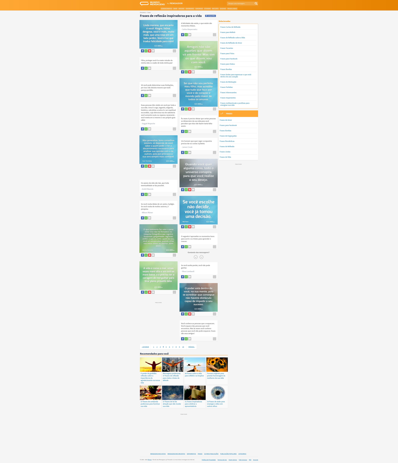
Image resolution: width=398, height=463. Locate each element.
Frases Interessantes (228, 92)
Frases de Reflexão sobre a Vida (232, 37)
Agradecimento (166, 9)
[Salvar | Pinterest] (149, 50)
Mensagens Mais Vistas (158, 454)
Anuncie (255, 460)
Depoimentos (191, 454)
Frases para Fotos (227, 53)
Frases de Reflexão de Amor (231, 43)
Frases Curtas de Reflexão (230, 27)
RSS (250, 460)
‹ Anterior (145, 347)
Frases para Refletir (227, 32)
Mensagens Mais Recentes (176, 454)
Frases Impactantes (228, 98)
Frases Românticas (227, 141)
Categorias (242, 454)
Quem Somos (233, 460)
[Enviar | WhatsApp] (146, 50)
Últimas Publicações (211, 454)
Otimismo (207, 9)
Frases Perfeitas (226, 87)
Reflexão (215, 9)
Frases (200, 454)
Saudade (223, 9)
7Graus (150, 460)
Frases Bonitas (226, 69)
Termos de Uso (222, 460)
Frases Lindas (232, 9)
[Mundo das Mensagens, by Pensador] (168, 4)
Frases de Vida (225, 157)
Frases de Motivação (228, 82)
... (174, 51)
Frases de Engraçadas (228, 136)
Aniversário (190, 9)
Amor (175, 9)
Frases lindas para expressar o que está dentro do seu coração (235, 75)
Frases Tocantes (226, 48)
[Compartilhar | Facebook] (142, 50)
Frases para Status (227, 64)
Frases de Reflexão (227, 146)
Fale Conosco (243, 460)
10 (183, 347)
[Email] (153, 50)
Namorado (199, 9)
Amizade (181, 9)
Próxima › (191, 347)
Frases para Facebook (228, 58)
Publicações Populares (228, 454)
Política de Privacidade (209, 460)
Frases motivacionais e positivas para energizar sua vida (234, 104)
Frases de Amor (226, 120)
